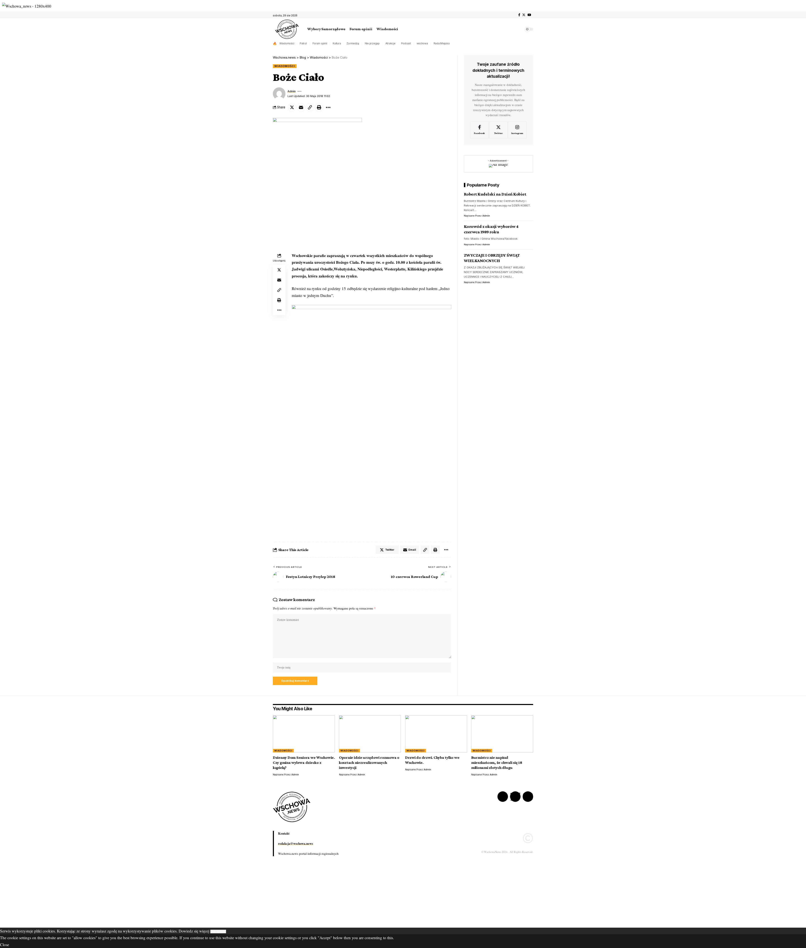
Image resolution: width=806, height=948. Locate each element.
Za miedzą (353, 43)
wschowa (422, 43)
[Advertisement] (126, 898)
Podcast (406, 43)
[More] (328, 107)
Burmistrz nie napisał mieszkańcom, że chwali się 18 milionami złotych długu (496, 762)
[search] (519, 29)
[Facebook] (519, 15)
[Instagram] (517, 130)
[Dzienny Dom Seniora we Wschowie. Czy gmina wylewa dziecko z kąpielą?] (304, 733)
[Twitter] (523, 15)
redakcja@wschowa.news (295, 843)
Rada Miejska (442, 43)
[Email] (301, 107)
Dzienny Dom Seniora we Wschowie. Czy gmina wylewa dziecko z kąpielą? (304, 762)
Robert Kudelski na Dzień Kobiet (495, 193)
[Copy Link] (310, 107)
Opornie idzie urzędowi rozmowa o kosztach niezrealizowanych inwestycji (369, 762)
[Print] (319, 107)
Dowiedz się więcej (194, 931)
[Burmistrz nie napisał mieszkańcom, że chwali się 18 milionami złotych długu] (502, 733)
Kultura (337, 43)
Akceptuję (218, 931)
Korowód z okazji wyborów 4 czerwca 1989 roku (491, 229)
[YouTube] (529, 15)
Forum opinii (320, 43)
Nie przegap (372, 43)
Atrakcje (390, 43)
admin (292, 91)
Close (4, 944)
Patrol (303, 43)
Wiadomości (286, 43)
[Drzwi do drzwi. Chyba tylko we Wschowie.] (436, 733)
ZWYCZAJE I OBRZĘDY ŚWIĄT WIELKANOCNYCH (492, 258)
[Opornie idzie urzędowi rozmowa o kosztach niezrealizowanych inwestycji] (370, 733)
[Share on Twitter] (292, 107)
